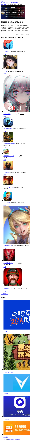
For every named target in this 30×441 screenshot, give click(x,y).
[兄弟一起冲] (8, 49)
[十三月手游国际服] (9, 260)
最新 (17, 2)
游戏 (4, 2)
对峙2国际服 (6, 172)
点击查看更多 (4, 294)
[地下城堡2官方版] (8, 126)
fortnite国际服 (6, 203)
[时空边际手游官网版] (8, 184)
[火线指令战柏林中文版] (8, 141)
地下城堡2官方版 (7, 128)
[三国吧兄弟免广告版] (6, 153)
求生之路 (10, 2)
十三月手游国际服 (8, 263)
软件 (7, 2)
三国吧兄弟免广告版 (8, 156)
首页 (2, 2)
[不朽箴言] (10, 68)
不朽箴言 (5, 71)
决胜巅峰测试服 (7, 245)
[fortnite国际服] (7, 200)
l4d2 (2, 1)
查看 (4, 54)
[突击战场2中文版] (12, 286)
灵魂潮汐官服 (6, 114)
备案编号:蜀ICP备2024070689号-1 (15, 439)
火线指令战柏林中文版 (9, 143)
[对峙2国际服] (8, 169)
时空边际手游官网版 (8, 187)
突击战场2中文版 (7, 288)
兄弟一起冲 (6, 51)
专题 (14, 2)
